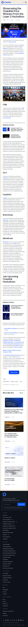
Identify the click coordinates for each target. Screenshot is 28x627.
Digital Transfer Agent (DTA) (9, 526)
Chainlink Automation (8, 342)
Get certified (5, 573)
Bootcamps (5, 579)
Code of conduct (6, 582)
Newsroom (5, 603)
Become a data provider (8, 611)
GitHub (10, 352)
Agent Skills (5, 589)
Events (4, 601)
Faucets (4, 591)
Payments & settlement (8, 561)
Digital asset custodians (8, 548)
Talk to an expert (18, 347)
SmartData (5, 539)
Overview (5, 515)
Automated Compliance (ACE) (9, 528)
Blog (4, 599)
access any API (20, 342)
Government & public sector (9, 555)
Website (5, 350)
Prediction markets (7, 563)
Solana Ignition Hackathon (10, 328)
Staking (4, 613)
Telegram (5, 352)
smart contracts (7, 118)
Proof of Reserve (6, 536)
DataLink (6, 534)
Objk (23, 108)
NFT (16, 243)
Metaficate (5, 242)
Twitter (9, 350)
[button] (25, 2)
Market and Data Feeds (8, 532)
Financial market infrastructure (9, 553)
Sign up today (14, 372)
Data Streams (6, 530)
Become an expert (7, 575)
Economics (5, 615)
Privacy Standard (8, 519)
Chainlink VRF (17, 340)
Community (5, 605)
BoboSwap (5, 220)
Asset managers (6, 544)
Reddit (13, 350)
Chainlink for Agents (8, 523)
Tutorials (5, 594)
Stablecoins (5, 559)
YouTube (18, 350)
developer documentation (13, 344)
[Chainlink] (6, 2)
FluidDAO (5, 198)
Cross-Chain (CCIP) (7, 517)
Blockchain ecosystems (8, 568)
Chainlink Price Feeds (8, 340)
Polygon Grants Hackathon (10, 332)
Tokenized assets (7, 557)
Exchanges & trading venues (9, 550)
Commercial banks (7, 546)
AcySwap (5, 178)
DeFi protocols (6, 566)
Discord (17, 345)
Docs (4, 587)
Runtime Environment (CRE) (10, 521)
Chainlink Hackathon (7, 577)
